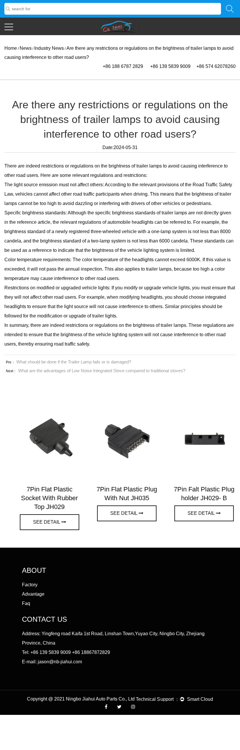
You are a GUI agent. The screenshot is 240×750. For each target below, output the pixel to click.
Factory (29, 584)
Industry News (49, 48)
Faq (26, 603)
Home (10, 48)
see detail (40, 522)
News (26, 48)
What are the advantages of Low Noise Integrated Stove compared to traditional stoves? (101, 370)
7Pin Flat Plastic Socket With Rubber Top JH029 (43, 498)
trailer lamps (149, 165)
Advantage (33, 594)
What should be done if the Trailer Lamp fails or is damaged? (73, 361)
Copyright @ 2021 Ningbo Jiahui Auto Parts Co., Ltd (81, 698)
